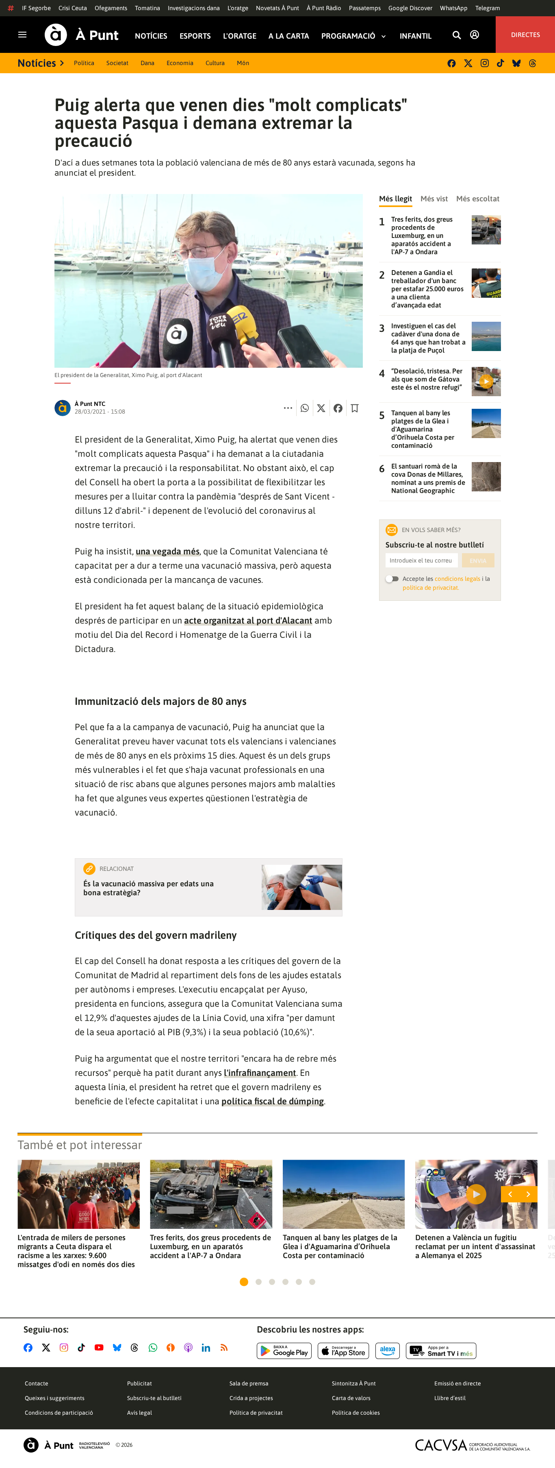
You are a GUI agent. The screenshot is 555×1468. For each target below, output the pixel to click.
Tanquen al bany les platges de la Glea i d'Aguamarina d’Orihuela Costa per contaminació (340, 1246)
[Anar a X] (48, 1347)
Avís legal (139, 1412)
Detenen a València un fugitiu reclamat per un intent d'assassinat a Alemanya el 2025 (475, 1246)
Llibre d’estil (450, 1398)
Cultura (215, 62)
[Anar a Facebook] (30, 1347)
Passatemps (365, 7)
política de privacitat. (431, 587)
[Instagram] (485, 63)
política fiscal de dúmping (272, 1101)
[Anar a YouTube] (101, 1347)
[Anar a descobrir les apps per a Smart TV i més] (441, 1351)
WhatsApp (454, 7)
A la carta (289, 36)
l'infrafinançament (260, 1072)
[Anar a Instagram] (66, 1347)
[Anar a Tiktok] (83, 1347)
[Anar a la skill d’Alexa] (387, 1351)
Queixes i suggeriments (55, 1398)
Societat (117, 62)
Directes (525, 34)
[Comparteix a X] (321, 408)
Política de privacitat (256, 1412)
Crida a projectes (251, 1398)
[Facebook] (451, 63)
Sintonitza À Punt (354, 1383)
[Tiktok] (500, 63)
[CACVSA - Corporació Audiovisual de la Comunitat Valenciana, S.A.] (472, 1445)
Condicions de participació (59, 1412)
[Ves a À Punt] (82, 35)
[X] (468, 63)
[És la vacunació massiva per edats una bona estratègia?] (302, 887)
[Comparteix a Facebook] (338, 408)
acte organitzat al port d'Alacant (248, 620)
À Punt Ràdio (324, 7)
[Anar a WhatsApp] (154, 1347)
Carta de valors (351, 1398)
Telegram (487, 7)
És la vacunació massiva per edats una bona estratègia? (148, 888)
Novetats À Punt (277, 7)
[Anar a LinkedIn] (207, 1347)
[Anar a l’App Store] (343, 1351)
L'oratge (238, 7)
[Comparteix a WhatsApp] (305, 408)
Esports (195, 36)
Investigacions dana (194, 7)
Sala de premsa (249, 1383)
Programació (348, 36)
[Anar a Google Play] (284, 1351)
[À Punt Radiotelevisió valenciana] (67, 1445)
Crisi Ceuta (73, 7)
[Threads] (533, 63)
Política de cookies (356, 1412)
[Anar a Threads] (137, 1347)
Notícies (151, 36)
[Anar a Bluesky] (119, 1347)
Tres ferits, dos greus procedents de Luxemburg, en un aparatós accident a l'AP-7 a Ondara (210, 1246)
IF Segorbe (36, 7)
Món (243, 62)
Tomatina (147, 7)
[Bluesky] (516, 63)
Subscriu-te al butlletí (154, 1398)
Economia (180, 62)
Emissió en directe (457, 1383)
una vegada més (167, 551)
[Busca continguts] (457, 35)
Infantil (415, 36)
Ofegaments (111, 7)
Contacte (36, 1383)
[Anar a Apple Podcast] (190, 1347)
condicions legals (457, 578)
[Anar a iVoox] (172, 1347)
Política (84, 62)
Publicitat (139, 1383)
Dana (147, 62)
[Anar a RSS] (225, 1347)
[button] (244, 1282)
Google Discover (410, 7)
